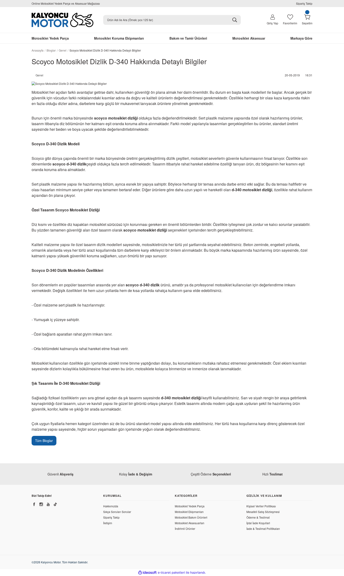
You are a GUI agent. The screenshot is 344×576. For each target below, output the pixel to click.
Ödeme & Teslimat (258, 517)
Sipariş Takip (304, 3)
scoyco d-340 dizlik (69, 164)
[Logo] (62, 20)
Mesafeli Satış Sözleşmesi (263, 512)
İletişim (107, 523)
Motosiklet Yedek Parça (190, 506)
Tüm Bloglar (44, 440)
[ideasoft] (147, 572)
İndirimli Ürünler (185, 529)
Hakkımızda (110, 506)
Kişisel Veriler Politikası (261, 506)
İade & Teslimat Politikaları (263, 529)
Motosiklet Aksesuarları (189, 523)
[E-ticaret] (171, 573)
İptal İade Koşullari (258, 523)
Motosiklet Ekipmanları (189, 512)
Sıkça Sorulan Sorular (117, 512)
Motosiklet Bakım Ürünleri (191, 517)
